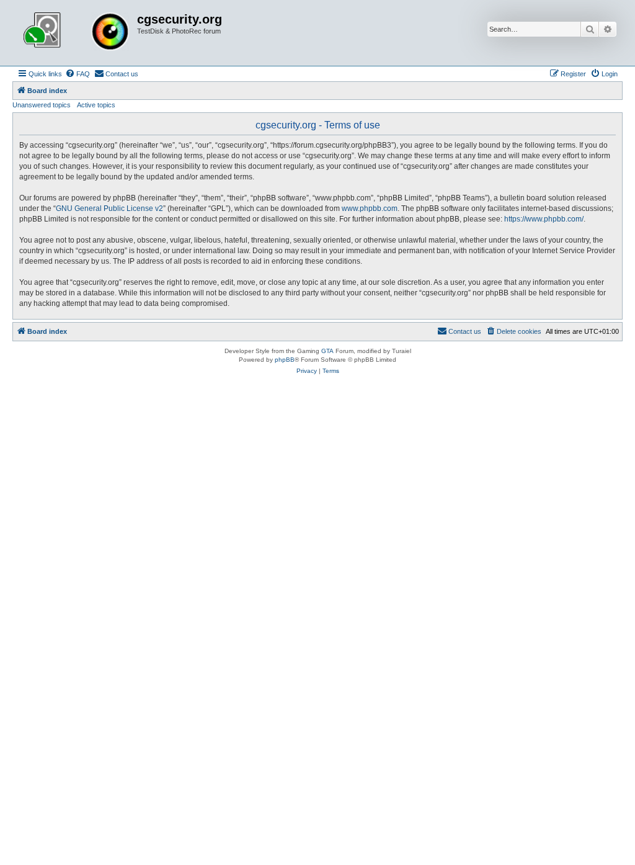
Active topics (96, 105)
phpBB (285, 359)
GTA (327, 350)
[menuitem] (77, 73)
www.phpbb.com (369, 208)
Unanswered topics (41, 105)
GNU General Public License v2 (109, 208)
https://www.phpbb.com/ (544, 219)
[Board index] (76, 33)
